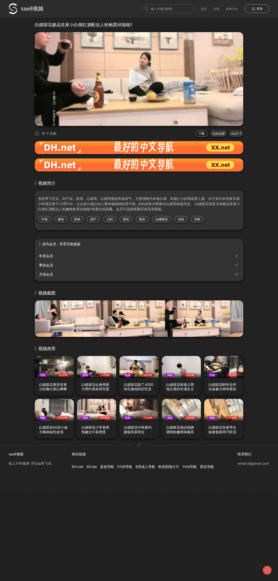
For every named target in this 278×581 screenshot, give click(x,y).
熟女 (142, 219)
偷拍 (61, 219)
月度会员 (46, 274)
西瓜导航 (207, 466)
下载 (202, 133)
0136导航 (124, 466)
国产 (93, 219)
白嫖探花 (162, 219)
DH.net (77, 466)
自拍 (181, 219)
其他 (77, 219)
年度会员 (46, 256)
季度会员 (46, 265)
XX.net (91, 466)
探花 (126, 219)
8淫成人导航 (145, 466)
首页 (204, 9)
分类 (216, 9)
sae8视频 (32, 8)
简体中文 (232, 9)
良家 (197, 219)
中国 (44, 219)
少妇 (110, 219)
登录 (259, 8)
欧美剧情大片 (168, 466)
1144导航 (189, 466)
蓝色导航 (107, 466)
